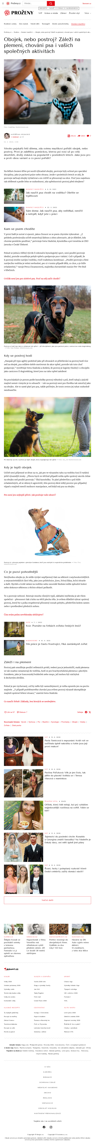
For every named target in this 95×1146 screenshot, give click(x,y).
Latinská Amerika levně (42, 1028)
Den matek (23, 24)
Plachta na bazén (25, 1048)
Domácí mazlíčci (78, 24)
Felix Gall (37, 997)
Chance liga (68, 981)
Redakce (47, 1077)
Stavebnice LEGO (41, 1051)
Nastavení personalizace (47, 1113)
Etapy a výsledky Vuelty (42, 985)
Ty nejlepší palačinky (11, 1013)
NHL (65, 1001)
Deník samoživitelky (60, 24)
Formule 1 (67, 997)
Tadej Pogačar (39, 993)
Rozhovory (32, 641)
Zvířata (7, 725)
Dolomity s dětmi (40, 1032)
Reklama (47, 1098)
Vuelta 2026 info (40, 981)
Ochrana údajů (47, 1082)
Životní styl (74, 13)
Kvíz (28, 622)
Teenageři (46, 24)
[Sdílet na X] (90, 712)
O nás (48, 1067)
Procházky (65, 722)
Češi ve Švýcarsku (40, 1024)
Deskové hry (75, 1051)
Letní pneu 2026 (70, 1013)
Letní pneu (66, 1051)
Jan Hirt (37, 989)
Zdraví (63, 13)
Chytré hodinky (41, 1054)
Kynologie (55, 722)
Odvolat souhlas (47, 1108)
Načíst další (47, 900)
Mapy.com (24, 1045)
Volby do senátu (9, 997)
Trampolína (36, 1048)
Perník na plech (9, 1032)
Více (87, 13)
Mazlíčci (45, 722)
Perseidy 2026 (49, 1045)
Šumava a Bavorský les (42, 1020)
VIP (40, 13)
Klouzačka (53, 1048)
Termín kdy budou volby (12, 993)
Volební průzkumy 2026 (12, 985)
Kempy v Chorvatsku (41, 1013)
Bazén (16, 1048)
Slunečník (44, 1048)
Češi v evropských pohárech (76, 1045)
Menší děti (35, 24)
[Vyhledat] (51, 3)
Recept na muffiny (10, 1016)
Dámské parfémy (55, 1051)
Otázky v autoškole (70, 1028)
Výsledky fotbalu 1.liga (71, 985)
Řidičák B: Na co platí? (72, 1024)
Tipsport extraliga (70, 989)
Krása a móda (51, 13)
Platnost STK (68, 1032)
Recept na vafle (9, 1028)
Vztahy (82, 722)
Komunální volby (9, 1001)
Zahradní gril (80, 1048)
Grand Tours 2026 (40, 1001)
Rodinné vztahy (10, 24)
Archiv (47, 1093)
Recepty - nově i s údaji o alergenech (59, 8)
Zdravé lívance (9, 1020)
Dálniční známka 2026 (71, 1016)
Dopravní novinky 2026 (72, 1020)
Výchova (31, 722)
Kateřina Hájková (20, 134)
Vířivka (88, 1048)
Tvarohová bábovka (10, 1024)
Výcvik (23, 722)
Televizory (84, 1051)
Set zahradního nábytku (66, 1048)
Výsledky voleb (9, 989)
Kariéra (47, 1072)
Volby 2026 (8, 981)
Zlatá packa (16, 725)
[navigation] (3, 3)
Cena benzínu (60, 1045)
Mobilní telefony (28, 1051)
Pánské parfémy (53, 1054)
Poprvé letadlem (39, 1016)
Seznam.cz (87, 3)
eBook (73, 136)
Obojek (75, 722)
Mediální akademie (48, 1087)
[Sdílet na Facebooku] (86, 712)
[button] (47, 91)
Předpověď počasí (36, 1045)
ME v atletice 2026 (71, 993)
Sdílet (83, 136)
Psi (39, 722)
